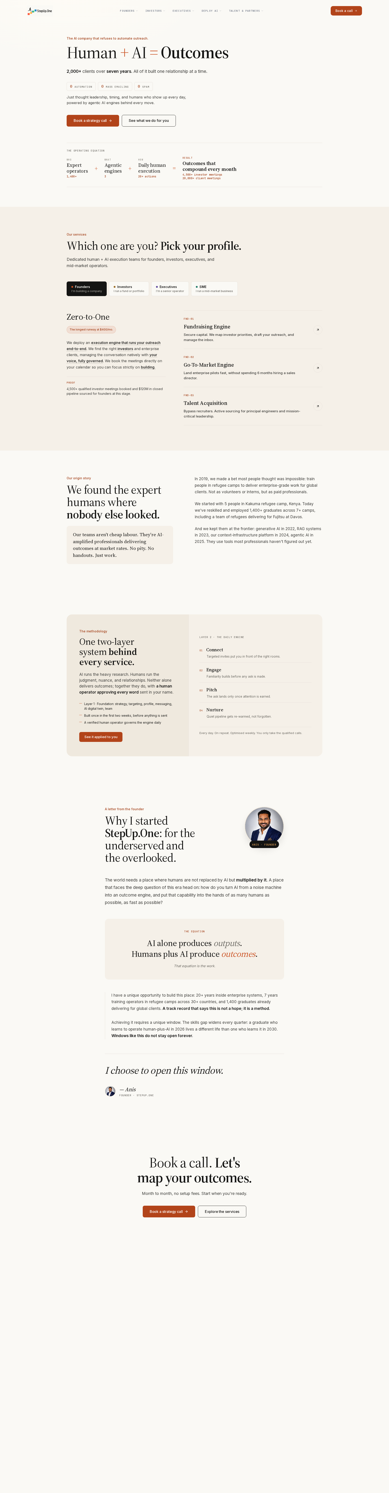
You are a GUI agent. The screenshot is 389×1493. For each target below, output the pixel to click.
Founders (127, 10)
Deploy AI (210, 10)
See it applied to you (100, 737)
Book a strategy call (90, 120)
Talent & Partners (244, 10)
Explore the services (222, 1211)
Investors (153, 10)
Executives (182, 10)
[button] (125, 348)
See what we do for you (149, 120)
